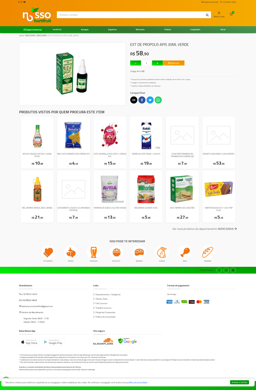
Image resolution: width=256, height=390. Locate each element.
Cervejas (94, 261)
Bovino (139, 261)
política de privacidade (137, 382)
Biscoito (116, 261)
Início (21, 35)
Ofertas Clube (102, 298)
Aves (185, 261)
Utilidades (48, 261)
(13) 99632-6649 (29, 300)
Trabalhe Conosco (103, 307)
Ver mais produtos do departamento (203, 229)
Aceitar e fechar (239, 382)
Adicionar (174, 63)
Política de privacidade (105, 316)
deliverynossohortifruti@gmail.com (37, 306)
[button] (133, 100)
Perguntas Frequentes (105, 312)
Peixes (71, 261)
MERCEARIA (30, 35)
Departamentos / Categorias (108, 294)
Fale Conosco (101, 303)
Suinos (162, 261)
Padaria (207, 261)
